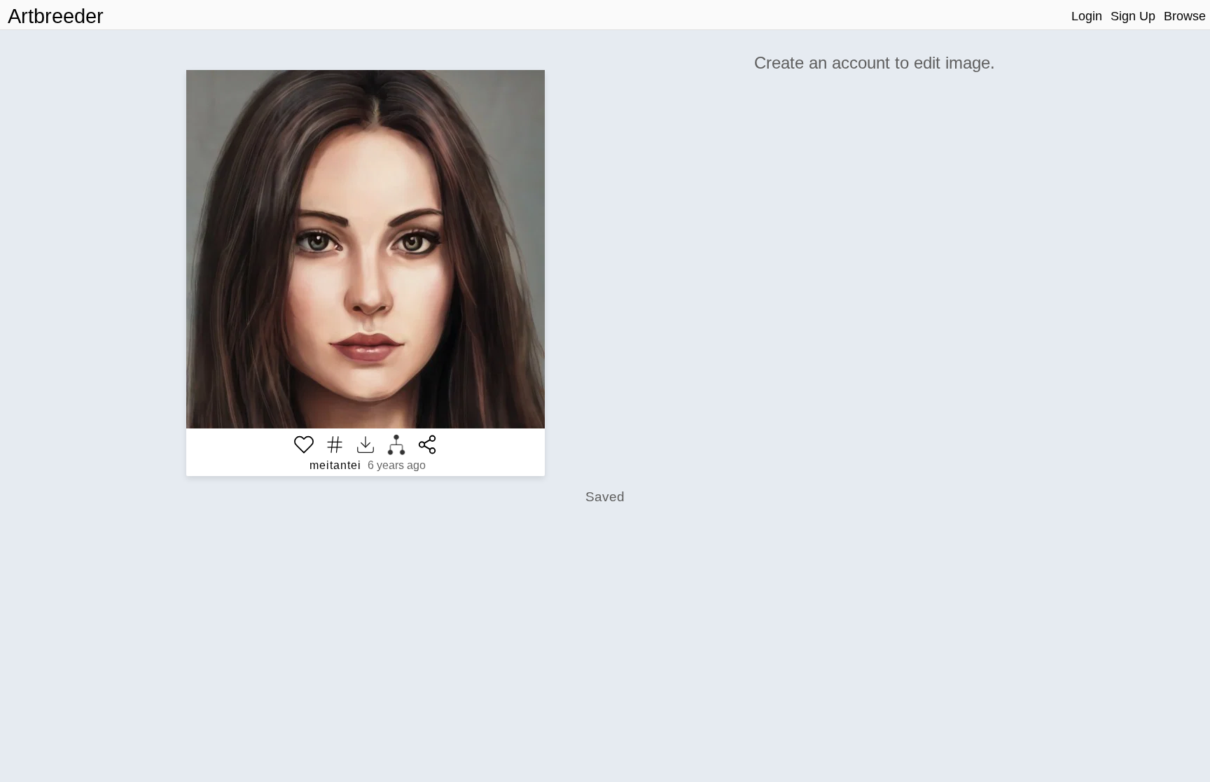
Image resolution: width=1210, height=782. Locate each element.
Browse (1185, 16)
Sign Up (1133, 16)
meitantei (335, 465)
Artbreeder (56, 16)
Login (1086, 16)
